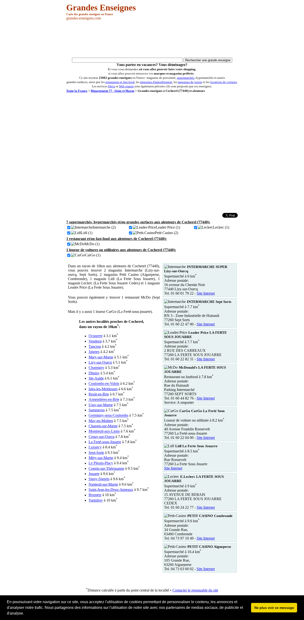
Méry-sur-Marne (101, 458)
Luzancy (95, 447)
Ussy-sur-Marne (101, 405)
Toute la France (76, 91)
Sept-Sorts (96, 453)
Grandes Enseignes (101, 7)
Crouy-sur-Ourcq (101, 437)
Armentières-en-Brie (104, 400)
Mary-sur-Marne (101, 357)
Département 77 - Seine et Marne (112, 91)
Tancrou (95, 346)
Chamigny (96, 368)
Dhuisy (94, 373)
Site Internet (206, 293)
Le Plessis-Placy (101, 463)
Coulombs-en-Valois (104, 384)
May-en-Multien (101, 421)
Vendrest (95, 341)
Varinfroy (96, 500)
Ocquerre (96, 336)
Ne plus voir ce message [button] (274, 608)
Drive (111, 86)
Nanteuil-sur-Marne (103, 484)
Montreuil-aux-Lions (104, 431)
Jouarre (94, 474)
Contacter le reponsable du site (195, 590)
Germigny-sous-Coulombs (108, 415)
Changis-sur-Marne (103, 426)
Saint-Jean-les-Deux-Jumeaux (111, 490)
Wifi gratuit (126, 86)
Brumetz (95, 495)
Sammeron (97, 410)
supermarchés (185, 78)
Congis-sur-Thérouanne (106, 468)
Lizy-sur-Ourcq (100, 362)
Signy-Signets (99, 479)
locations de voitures (223, 82)
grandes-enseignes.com (83, 18)
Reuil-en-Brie (99, 394)
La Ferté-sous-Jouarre (105, 442)
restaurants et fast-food (119, 82)
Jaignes (94, 352)
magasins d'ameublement (156, 82)
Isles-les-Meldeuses (103, 389)
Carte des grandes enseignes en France (89, 14)
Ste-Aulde (96, 378)
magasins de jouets (190, 82)
